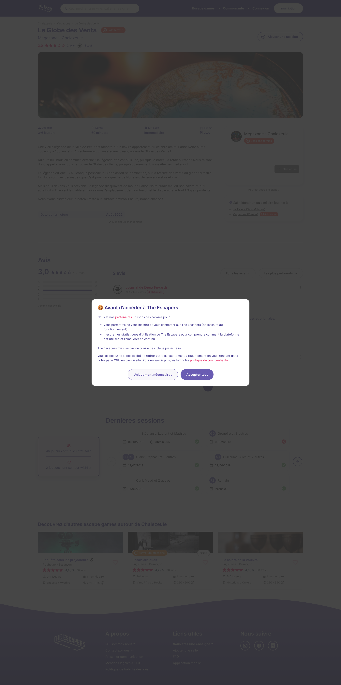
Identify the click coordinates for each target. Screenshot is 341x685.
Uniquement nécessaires (152, 375)
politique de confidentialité (209, 360)
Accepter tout (197, 375)
